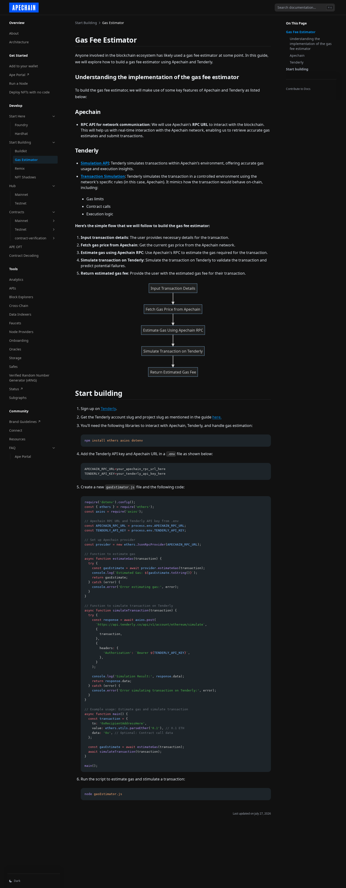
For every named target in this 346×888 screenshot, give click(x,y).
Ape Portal (23, 456)
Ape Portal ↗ (25, 74)
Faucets (15, 323)
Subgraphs (18, 397)
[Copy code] (264, 440)
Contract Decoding (24, 255)
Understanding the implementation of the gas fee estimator (311, 43)
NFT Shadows (25, 177)
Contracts (16, 212)
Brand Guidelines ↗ (25, 421)
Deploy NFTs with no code (29, 92)
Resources (17, 439)
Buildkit (21, 151)
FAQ (12, 448)
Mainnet (21, 194)
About (14, 33)
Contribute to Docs (298, 89)
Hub (12, 186)
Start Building (20, 142)
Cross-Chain (18, 305)
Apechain (297, 55)
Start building (297, 69)
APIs (12, 288)
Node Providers (21, 331)
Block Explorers (21, 297)
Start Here (17, 116)
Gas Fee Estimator (300, 32)
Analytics (16, 279)
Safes (13, 366)
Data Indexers (20, 314)
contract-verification (30, 238)
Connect (15, 430)
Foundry (21, 125)
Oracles (15, 349)
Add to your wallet (23, 66)
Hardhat (21, 133)
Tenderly (296, 62)
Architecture (19, 42)
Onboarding (18, 340)
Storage (15, 358)
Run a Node (18, 83)
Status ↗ (25, 388)
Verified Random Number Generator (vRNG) (29, 377)
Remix (19, 168)
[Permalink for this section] (141, 40)
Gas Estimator (26, 159)
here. (216, 417)
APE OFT (15, 247)
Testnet (20, 203)
